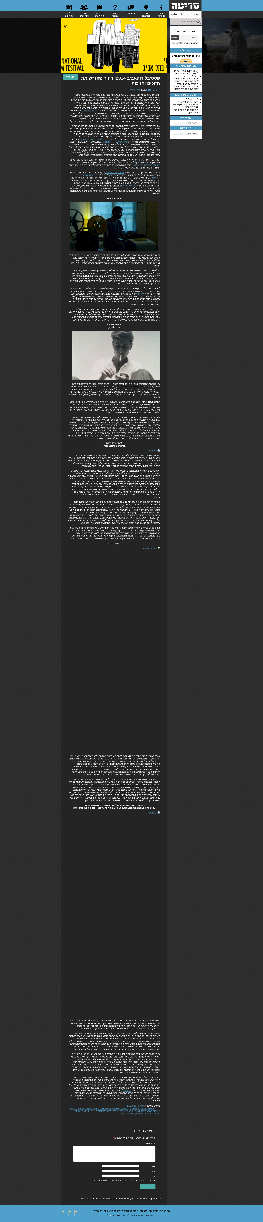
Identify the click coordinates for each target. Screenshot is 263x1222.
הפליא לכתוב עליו (131, 186)
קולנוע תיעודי (154, 1114)
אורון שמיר (135, 90)
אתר (153, 1176)
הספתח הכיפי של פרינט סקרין (146, 165)
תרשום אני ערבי (127, 1114)
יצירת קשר (130, 13)
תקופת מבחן (141, 1114)
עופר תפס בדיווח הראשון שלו (114, 142)
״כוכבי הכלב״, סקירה (188, 99)
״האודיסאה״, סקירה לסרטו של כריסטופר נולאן (185, 72)
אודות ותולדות (161, 14)
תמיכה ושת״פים (84, 14)
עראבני (139, 294)
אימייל (151, 1171)
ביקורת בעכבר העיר (115, 172)
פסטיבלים (131, 1106)
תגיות (117, 1211)
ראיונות (144, 1211)
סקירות (125, 1211)
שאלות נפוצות (115, 14)
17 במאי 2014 (153, 90)
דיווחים (141, 1106)
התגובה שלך (148, 1143)
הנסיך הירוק (146, 1111)
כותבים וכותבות (146, 14)
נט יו (110, 1215)
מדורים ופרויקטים (100, 14)
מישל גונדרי (118, 1111)
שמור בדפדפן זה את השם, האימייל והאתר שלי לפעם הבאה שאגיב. (122, 1180)
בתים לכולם (134, 1108)
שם (153, 1166)
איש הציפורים (147, 1108)
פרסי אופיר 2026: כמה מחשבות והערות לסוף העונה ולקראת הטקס (185, 78)
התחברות (165, 1211)
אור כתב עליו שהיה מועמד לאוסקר (96, 139)
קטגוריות (109, 1211)
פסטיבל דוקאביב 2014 (101, 1111)
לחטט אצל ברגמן (132, 1111)
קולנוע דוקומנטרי (81, 1111)
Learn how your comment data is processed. (120, 1198)
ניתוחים (134, 1211)
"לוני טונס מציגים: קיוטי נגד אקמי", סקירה (186, 111)
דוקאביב (124, 1108)
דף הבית (98, 1211)
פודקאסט (153, 1211)
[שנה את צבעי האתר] (70, 77)
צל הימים (127, 1090)
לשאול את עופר (90, 110)
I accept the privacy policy (185, 43)
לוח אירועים (69, 14)
